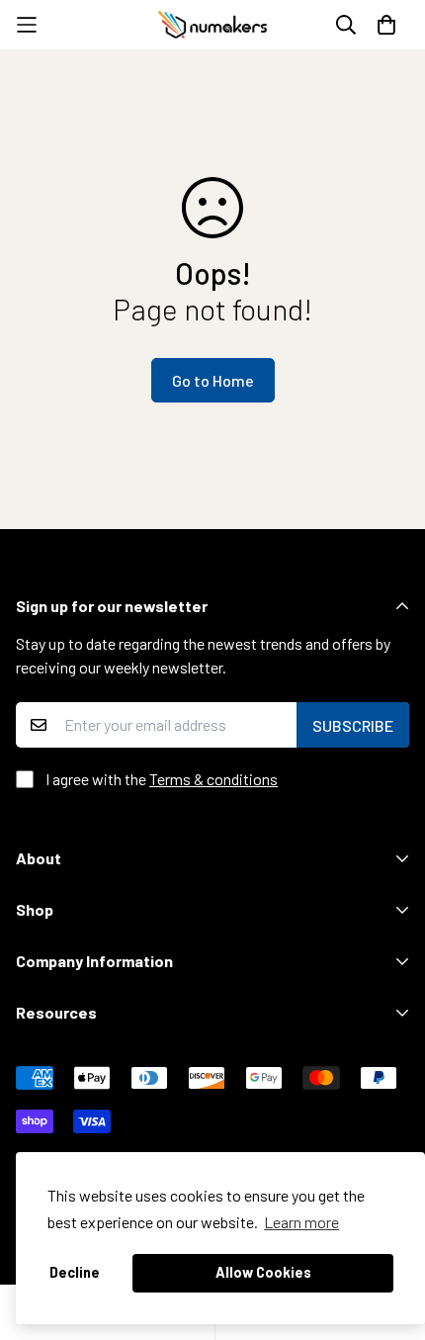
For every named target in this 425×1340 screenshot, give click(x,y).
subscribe (352, 725)
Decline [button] (74, 1272)
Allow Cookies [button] (263, 1272)
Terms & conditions (213, 778)
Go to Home (213, 380)
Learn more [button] (301, 1221)
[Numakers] (212, 24)
